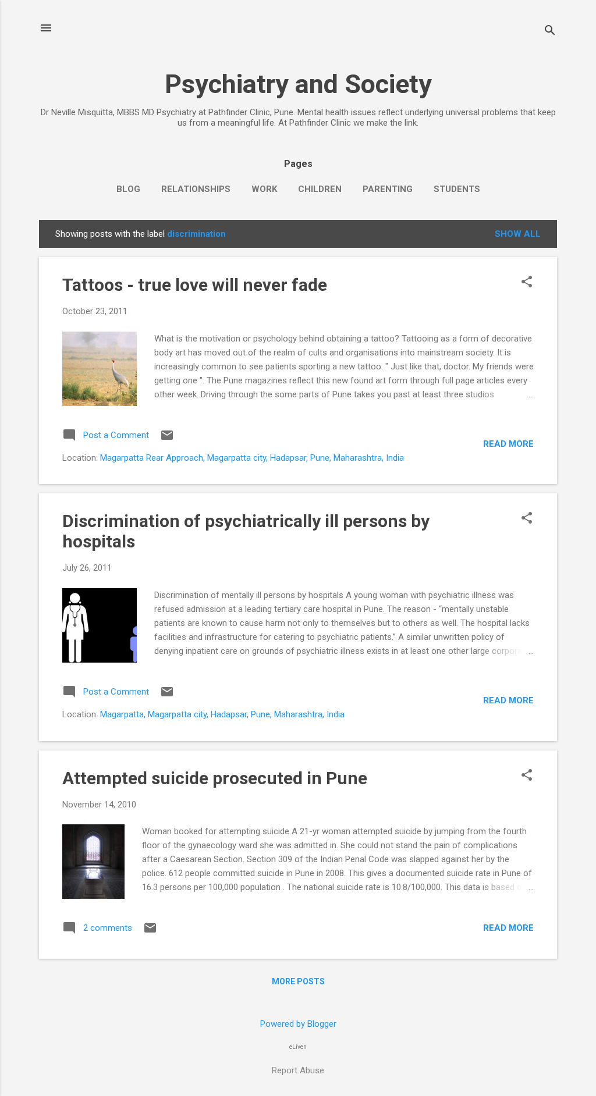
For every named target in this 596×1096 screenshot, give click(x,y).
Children (320, 189)
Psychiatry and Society (298, 84)
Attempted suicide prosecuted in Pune (214, 778)
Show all (518, 234)
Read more (508, 444)
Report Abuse (298, 1070)
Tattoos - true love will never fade (194, 285)
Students (457, 189)
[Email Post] (167, 439)
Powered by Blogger (298, 1024)
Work (264, 189)
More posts (298, 981)
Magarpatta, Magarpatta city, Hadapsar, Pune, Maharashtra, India (222, 714)
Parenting (388, 189)
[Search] (550, 31)
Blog (128, 189)
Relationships (195, 189)
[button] (527, 283)
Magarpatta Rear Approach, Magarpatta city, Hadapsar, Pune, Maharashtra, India (252, 458)
